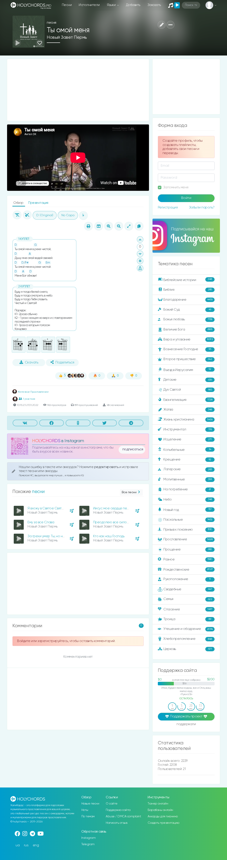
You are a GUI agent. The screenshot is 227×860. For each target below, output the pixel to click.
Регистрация (168, 207)
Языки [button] (111, 5)
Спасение (187, 609)
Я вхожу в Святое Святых (46, 508)
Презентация (38, 202)
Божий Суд (187, 309)
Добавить (133, 5)
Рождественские (188, 569)
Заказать (154, 5)
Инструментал (187, 429)
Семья (187, 599)
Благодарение (187, 299)
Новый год (187, 509)
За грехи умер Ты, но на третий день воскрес (62, 536)
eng (36, 845)
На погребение (187, 489)
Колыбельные (187, 449)
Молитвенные (187, 479)
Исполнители (89, 5)
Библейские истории (187, 279)
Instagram (88, 837)
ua (18, 845)
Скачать (31, 362)
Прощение (187, 549)
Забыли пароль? (202, 207)
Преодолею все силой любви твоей (121, 522)
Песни (67, 5)
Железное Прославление (33, 391)
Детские (187, 379)
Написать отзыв (116, 822)
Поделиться (64, 362)
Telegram (88, 844)
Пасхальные (187, 519)
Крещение (187, 459)
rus (26, 845)
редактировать (106, 467)
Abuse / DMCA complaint (123, 816)
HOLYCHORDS (46, 441)
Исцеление (187, 439)
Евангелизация (187, 399)
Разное (187, 559)
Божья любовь (187, 319)
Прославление (187, 539)
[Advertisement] (78, 90)
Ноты (84, 810)
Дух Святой (187, 389)
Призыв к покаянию (187, 529)
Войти (186, 198)
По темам (88, 816)
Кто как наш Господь (109, 536)
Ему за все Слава (40, 522)
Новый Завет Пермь (67, 37)
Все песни (129, 492)
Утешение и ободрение (188, 629)
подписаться (132, 449)
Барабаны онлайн (160, 810)
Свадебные (187, 589)
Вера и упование (188, 339)
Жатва (187, 409)
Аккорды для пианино (163, 816)
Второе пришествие (187, 359)
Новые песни (90, 803)
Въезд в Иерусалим (187, 369)
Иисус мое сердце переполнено (119, 508)
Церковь (187, 649)
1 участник (29, 399)
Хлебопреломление (187, 638)
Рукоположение (187, 579)
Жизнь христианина (187, 419)
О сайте (111, 803)
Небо (187, 499)
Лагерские (187, 469)
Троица (187, 619)
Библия (187, 289)
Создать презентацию (163, 822)
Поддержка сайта (118, 810)
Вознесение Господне (187, 349)
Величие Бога (187, 329)
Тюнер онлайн (158, 803)
